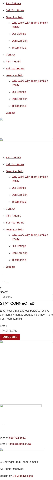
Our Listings (19, 33)
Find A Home (13, 3)
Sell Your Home (15, 10)
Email (3, 326)
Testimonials (19, 47)
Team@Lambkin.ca (19, 443)
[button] (26, 288)
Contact (10, 54)
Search (4, 292)
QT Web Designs (23, 475)
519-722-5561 (17, 437)
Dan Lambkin (19, 40)
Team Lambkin (14, 17)
